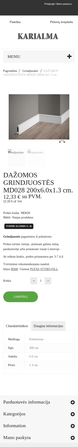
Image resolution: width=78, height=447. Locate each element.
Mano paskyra (17, 437)
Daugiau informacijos (48, 326)
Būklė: (7, 217)
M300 (14, 269)
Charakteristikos (17, 326)
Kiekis (7, 280)
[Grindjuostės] (17, 158)
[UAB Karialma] (39, 31)
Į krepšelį (21, 296)
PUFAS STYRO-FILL (44, 269)
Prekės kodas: (11, 213)
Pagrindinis (10, 71)
